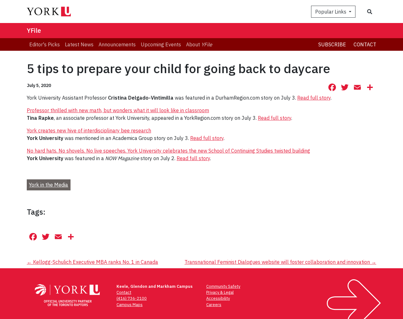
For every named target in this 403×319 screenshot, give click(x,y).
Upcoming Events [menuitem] (161, 44)
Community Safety (223, 286)
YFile (34, 30)
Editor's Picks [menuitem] (44, 44)
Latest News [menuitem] (79, 44)
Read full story (314, 98)
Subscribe (332, 44)
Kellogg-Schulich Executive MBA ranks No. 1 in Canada (92, 262)
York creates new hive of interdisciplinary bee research (89, 130)
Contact (365, 44)
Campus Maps (129, 304)
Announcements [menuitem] (117, 44)
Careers (213, 304)
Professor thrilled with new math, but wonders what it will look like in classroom (118, 110)
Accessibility (218, 298)
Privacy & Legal (220, 292)
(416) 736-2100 (131, 298)
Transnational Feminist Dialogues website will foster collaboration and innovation (280, 262)
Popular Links (331, 12)
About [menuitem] (199, 44)
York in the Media (48, 185)
